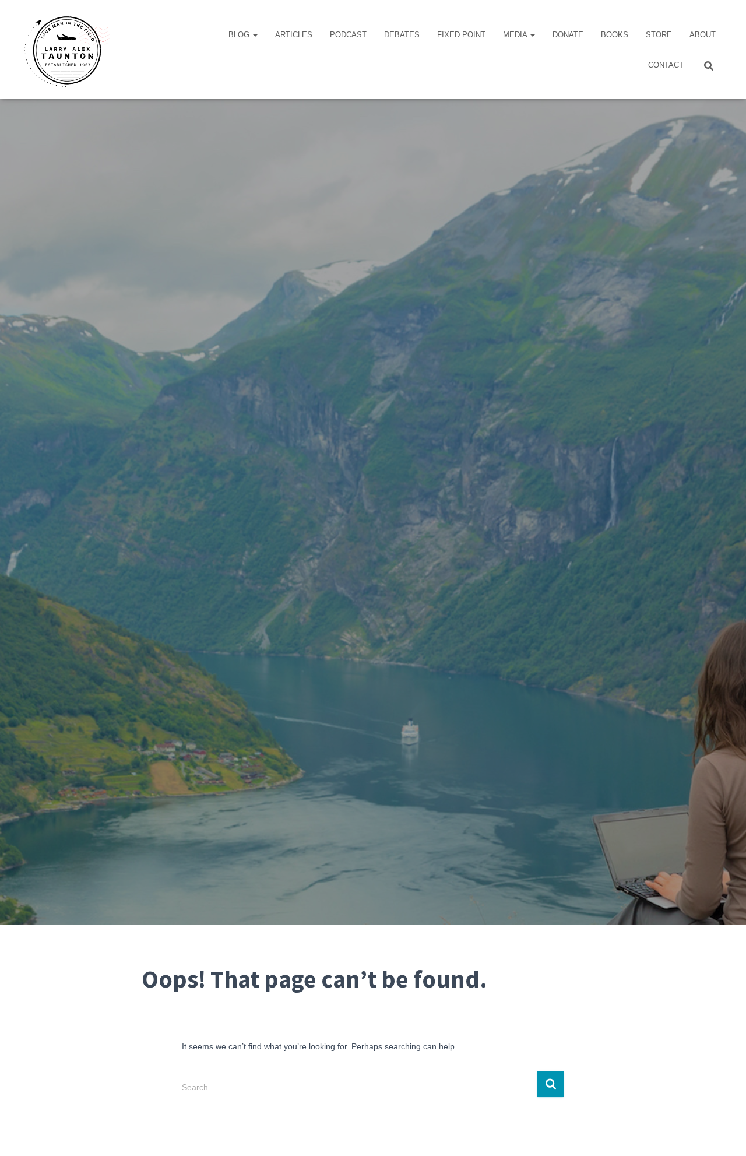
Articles (293, 34)
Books (614, 34)
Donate (568, 34)
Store (659, 34)
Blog (240, 34)
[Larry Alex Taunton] (65, 49)
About (702, 34)
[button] (255, 34)
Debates (402, 34)
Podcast (348, 34)
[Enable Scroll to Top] (723, 1132)
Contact (666, 65)
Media (516, 34)
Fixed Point (461, 34)
